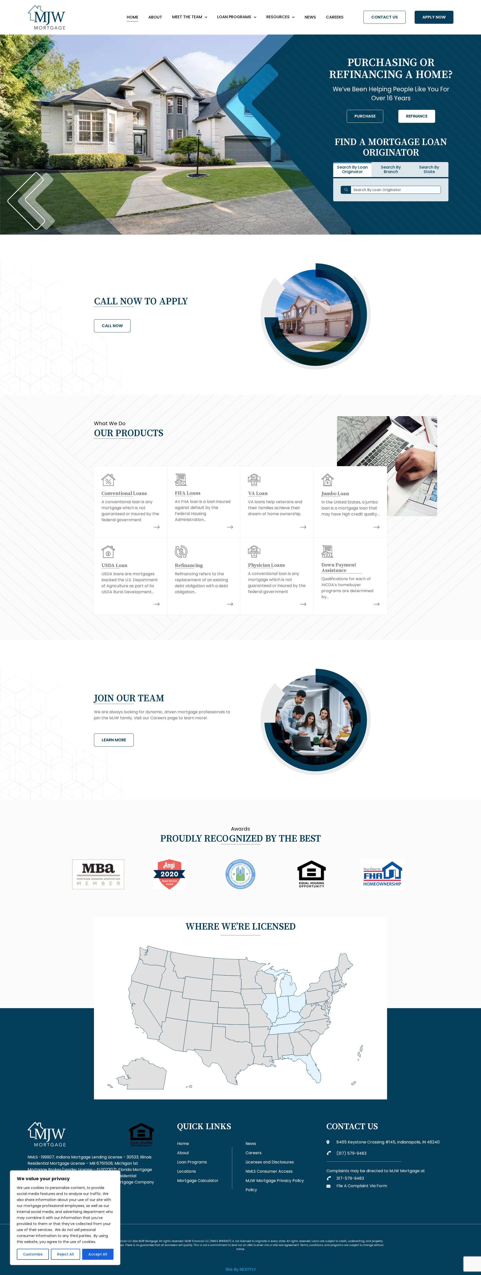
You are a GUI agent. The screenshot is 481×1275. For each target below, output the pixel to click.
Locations (186, 1171)
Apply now (434, 17)
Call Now (112, 326)
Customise (33, 1254)
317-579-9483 (350, 1178)
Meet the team (187, 17)
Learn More (114, 740)
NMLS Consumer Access (269, 1171)
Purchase (365, 116)
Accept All (97, 1254)
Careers (334, 17)
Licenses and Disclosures (270, 1162)
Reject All (65, 1254)
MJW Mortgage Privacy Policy (275, 1180)
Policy (251, 1190)
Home (132, 17)
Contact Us (384, 17)
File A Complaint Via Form (361, 1186)
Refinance (416, 116)
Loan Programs (234, 17)
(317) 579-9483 (351, 1153)
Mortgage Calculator (197, 1180)
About (155, 17)
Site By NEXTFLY (240, 1269)
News (310, 17)
